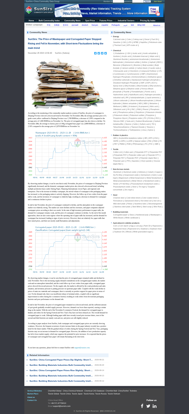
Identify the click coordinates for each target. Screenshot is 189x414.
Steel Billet (136, 207)
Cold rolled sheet (133, 198)
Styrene (128, 124)
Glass (131, 215)
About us (156, 25)
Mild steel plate (119, 204)
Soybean (144, 229)
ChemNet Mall (111, 391)
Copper (158, 172)
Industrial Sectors (126, 20)
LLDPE (130, 141)
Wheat (128, 232)
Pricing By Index (147, 20)
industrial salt (118, 98)
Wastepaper (155, 215)
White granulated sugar (142, 232)
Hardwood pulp (142, 215)
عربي (125, 25)
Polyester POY (132, 158)
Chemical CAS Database (94, 391)
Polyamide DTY (141, 152)
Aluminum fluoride (120, 59)
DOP (148, 83)
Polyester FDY (119, 158)
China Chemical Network (73, 391)
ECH (154, 83)
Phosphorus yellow (126, 112)
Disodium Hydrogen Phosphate (126, 83)
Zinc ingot (128, 190)
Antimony (142, 172)
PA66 (155, 141)
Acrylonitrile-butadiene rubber (131, 138)
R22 (157, 118)
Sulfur (135, 124)
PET (116, 144)
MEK (146, 103)
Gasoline (116, 42)
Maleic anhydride (130, 103)
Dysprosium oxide (131, 175)
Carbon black (141, 68)
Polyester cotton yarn (137, 155)
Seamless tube (140, 204)
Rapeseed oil (133, 229)
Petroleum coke (155, 42)
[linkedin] (105, 53)
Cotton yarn (128, 152)
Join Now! (158, 1)
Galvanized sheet (132, 201)
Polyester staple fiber (148, 158)
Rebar (129, 204)
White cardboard (131, 218)
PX (145, 118)
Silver (134, 187)
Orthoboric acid (119, 109)
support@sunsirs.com (82, 348)
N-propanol (143, 106)
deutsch (84, 25)
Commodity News (72, 20)
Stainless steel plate (122, 207)
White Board (118, 218)
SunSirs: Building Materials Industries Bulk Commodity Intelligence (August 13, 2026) (73, 375)
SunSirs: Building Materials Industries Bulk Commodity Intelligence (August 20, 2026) (73, 365)
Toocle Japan (77, 394)
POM (129, 144)
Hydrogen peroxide (152, 95)
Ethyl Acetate (130, 86)
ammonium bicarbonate (139, 59)
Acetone (116, 56)
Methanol (117, 106)
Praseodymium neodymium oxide (144, 184)
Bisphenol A (127, 65)
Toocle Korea (89, 394)
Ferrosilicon (118, 201)
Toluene (150, 127)
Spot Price (90, 20)
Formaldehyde (137, 92)
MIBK (125, 106)
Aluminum (117, 172)
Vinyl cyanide (146, 161)
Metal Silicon (137, 181)
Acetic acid (136, 53)
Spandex (135, 161)
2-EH (128, 53)
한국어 (65, 25)
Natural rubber (140, 141)
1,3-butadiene (118, 53)
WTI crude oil (132, 45)
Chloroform (133, 71)
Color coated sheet (149, 198)
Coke (129, 39)
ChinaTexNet (123, 391)
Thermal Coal (119, 45)
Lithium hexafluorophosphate (141, 101)
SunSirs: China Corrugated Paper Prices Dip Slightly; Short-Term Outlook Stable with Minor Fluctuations (82, 360)
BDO (159, 62)
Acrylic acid (126, 56)
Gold (154, 175)
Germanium (145, 175)
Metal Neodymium (154, 178)
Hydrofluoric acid (136, 95)
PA (128, 109)
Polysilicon (140, 112)
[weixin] (102, 53)
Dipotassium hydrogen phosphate (145, 80)
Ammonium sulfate (132, 62)
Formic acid (149, 92)
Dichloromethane (139, 77)
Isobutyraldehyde (137, 98)
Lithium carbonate (120, 101)
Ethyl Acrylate (142, 86)
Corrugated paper (120, 215)
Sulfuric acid (145, 124)
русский (74, 25)
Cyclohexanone (133, 74)
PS (146, 144)
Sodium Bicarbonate (144, 121)
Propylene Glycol (120, 118)
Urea (144, 130)
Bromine (137, 65)
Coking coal (137, 39)
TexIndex (133, 391)
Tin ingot (142, 187)
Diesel (147, 39)
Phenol (145, 109)
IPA (127, 98)
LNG (124, 42)
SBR (156, 144)
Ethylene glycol (119, 89)
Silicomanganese (155, 204)
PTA (128, 161)
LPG (130, 42)
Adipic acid (154, 56)
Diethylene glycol (155, 77)
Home (31, 20)
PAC (133, 109)
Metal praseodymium (121, 181)
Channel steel (118, 198)
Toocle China (65, 394)
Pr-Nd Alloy (124, 184)
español (104, 25)
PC (160, 141)
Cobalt (150, 172)
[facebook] (95, 53)
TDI (153, 124)
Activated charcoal (140, 56)
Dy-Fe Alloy (117, 175)
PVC (151, 144)
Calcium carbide (128, 68)
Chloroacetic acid (120, 71)
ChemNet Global (54, 391)
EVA (156, 138)
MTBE (135, 42)
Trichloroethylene (120, 130)
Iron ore (157, 201)
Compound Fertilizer (148, 71)
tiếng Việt (141, 25)
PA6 (149, 141)
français (94, 25)
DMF (142, 83)
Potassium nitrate (121, 115)
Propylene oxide (135, 118)
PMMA (122, 144)
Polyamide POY (120, 155)
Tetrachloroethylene (121, 127)
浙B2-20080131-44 (107, 411)
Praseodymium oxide (121, 187)
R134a (151, 118)
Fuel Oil (154, 39)
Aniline (144, 62)
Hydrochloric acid (120, 95)
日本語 (56, 25)
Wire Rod (157, 207)
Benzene (116, 65)
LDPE (122, 141)
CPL (160, 71)
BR (146, 138)
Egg (132, 226)
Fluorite (126, 92)
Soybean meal (156, 229)
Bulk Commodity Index (49, 20)
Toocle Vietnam (114, 394)
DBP (143, 74)
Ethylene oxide (133, 89)
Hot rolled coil (146, 201)
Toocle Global (53, 394)
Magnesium (123, 178)
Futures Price (106, 20)
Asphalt (152, 62)
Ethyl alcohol (155, 86)
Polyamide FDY (156, 152)
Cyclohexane (119, 74)
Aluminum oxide (129, 172)
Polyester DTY (153, 155)
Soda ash (130, 121)
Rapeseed (157, 226)
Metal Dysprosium (137, 178)
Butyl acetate (148, 65)
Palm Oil (147, 226)
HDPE (115, 141)
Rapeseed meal (119, 229)
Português (115, 25)
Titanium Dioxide (138, 127)
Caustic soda (154, 68)
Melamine (154, 103)
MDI (140, 103)
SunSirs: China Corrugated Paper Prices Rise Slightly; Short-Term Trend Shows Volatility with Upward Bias (83, 370)
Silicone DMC (118, 121)
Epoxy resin (118, 86)
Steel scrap (147, 207)
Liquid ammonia (152, 98)
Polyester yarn (119, 161)
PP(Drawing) (138, 144)
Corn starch (123, 226)
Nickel (115, 184)
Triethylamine (134, 130)
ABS (115, 138)
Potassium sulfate (137, 115)
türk (132, 25)
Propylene (150, 115)
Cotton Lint (117, 152)
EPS (151, 138)
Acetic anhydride (150, 53)
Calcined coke (119, 39)
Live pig (139, 226)
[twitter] (99, 53)
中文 (48, 25)
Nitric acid (154, 106)
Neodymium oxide (151, 181)
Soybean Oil (119, 232)
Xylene (151, 130)
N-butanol (133, 106)
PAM (139, 109)
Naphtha (143, 42)
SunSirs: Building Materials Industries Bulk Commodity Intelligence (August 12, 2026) (73, 381)
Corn (115, 226)
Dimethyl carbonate (122, 80)
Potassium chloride (154, 112)
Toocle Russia (101, 394)
